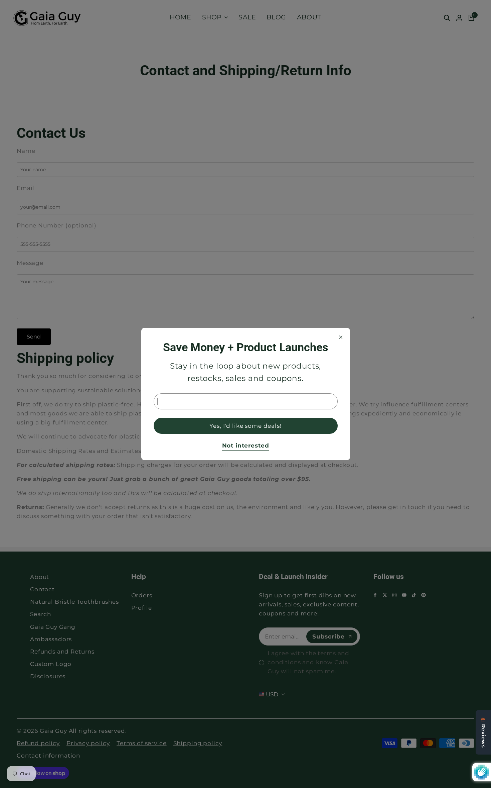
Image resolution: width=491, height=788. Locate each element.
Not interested (245, 445)
